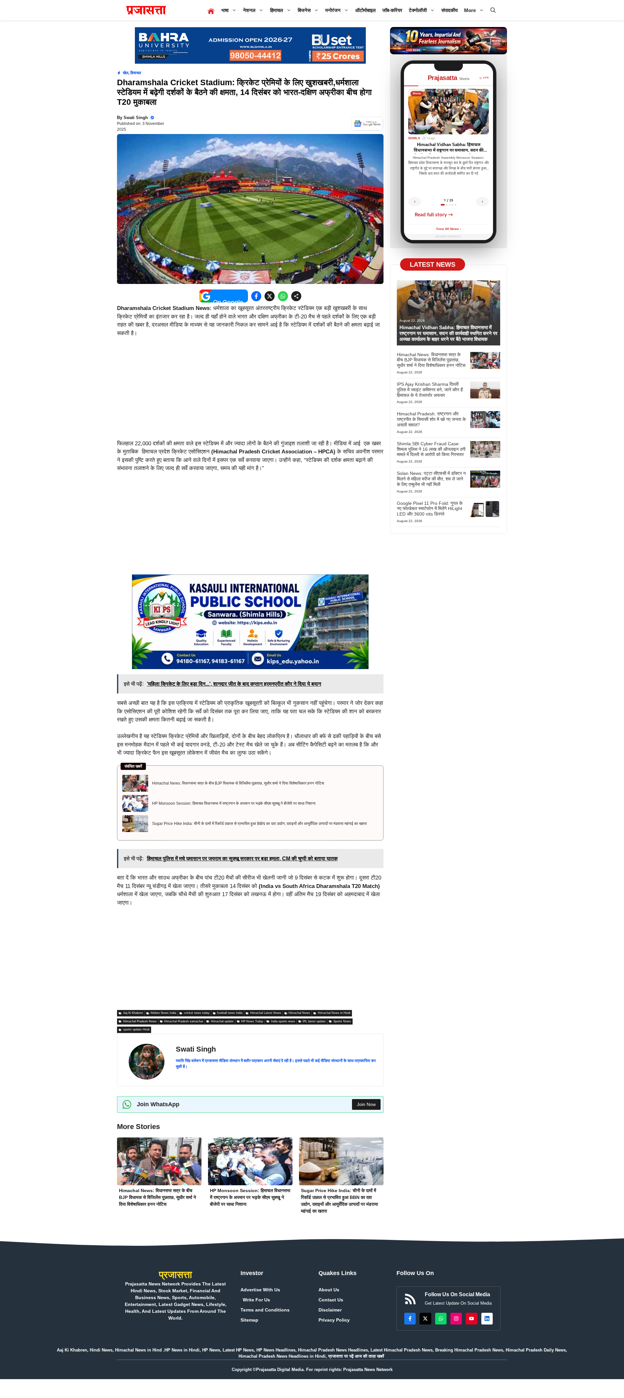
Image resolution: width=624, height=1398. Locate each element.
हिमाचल (276, 10)
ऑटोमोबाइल (365, 10)
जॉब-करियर (392, 10)
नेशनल (249, 10)
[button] (493, 10)
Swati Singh (136, 117)
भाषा (224, 10)
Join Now (366, 1104)
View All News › (448, 229)
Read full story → (434, 214)
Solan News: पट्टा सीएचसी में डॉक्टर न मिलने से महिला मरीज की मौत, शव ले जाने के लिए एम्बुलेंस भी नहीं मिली (431, 479)
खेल (125, 73)
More (470, 10)
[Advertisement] (250, 391)
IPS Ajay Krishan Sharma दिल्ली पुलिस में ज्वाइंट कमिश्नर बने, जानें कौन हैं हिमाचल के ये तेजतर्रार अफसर (430, 390)
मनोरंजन (333, 10)
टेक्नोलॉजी (418, 10)
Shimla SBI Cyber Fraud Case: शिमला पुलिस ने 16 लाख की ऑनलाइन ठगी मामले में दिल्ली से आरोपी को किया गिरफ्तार (431, 449)
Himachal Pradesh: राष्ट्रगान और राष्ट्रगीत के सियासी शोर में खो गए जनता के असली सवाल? (431, 419)
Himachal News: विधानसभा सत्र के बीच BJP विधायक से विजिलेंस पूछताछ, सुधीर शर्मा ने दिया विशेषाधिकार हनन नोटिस (238, 783)
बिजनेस (304, 10)
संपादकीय (449, 10)
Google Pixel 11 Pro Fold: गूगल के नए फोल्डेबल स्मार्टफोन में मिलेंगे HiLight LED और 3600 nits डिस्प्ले (429, 509)
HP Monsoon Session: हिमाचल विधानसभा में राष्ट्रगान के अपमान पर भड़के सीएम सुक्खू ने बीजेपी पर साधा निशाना (234, 803)
